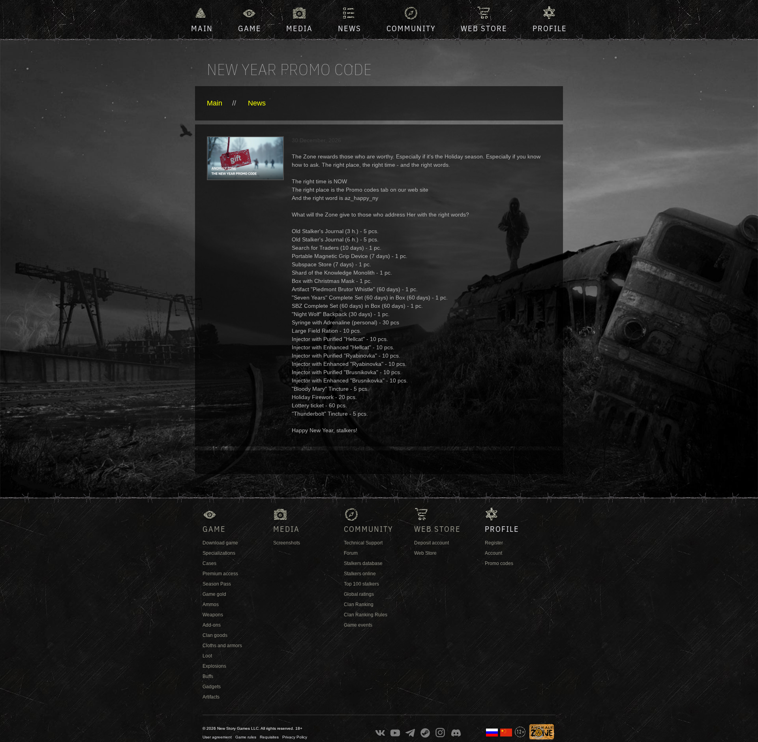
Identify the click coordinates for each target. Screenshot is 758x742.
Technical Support (363, 543)
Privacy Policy (294, 737)
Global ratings (359, 594)
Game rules (245, 737)
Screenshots (286, 543)
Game (249, 28)
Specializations (219, 553)
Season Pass (217, 584)
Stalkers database (363, 563)
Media (299, 28)
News (349, 28)
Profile (550, 28)
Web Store (484, 28)
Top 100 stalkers (361, 584)
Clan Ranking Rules (365, 615)
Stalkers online (360, 573)
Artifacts (211, 697)
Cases (209, 563)
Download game (220, 543)
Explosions (214, 666)
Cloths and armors (222, 645)
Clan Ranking (358, 604)
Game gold (214, 594)
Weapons (213, 615)
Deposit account (431, 543)
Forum (351, 553)
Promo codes (499, 563)
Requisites (269, 737)
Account (493, 553)
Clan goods (215, 635)
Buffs (208, 676)
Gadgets (212, 686)
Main (202, 28)
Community (411, 28)
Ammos (211, 604)
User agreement (217, 737)
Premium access (220, 573)
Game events (358, 625)
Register (494, 543)
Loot (207, 656)
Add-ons (212, 625)
